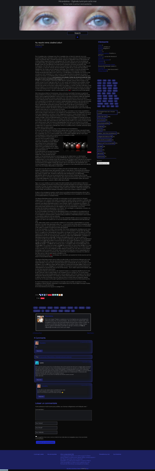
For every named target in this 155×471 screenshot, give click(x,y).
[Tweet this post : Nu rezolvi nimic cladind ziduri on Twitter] (57, 295)
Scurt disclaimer (117, 454)
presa (47, 311)
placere (105, 98)
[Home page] (77, 37)
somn (116, 103)
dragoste (115, 83)
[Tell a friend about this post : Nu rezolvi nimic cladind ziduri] (62, 295)
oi (42, 311)
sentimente (100, 103)
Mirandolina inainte (103, 59)
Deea (99, 50)
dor (104, 83)
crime (35, 307)
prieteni (110, 98)
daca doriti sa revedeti (104, 140)
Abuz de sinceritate (52, 454)
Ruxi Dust (101, 68)
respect (104, 101)
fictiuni (99, 150)
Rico (87, 468)
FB (115, 85)
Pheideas (101, 61)
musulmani (37, 311)
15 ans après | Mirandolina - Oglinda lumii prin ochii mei (55, 357)
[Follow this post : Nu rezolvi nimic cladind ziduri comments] (60, 295)
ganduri (115, 88)
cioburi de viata (102, 116)
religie (60, 311)
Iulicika (100, 58)
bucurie (99, 80)
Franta (56, 307)
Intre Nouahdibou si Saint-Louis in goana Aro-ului (74, 462)
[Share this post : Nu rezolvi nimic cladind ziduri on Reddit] (53, 295)
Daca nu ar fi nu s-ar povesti (106, 143)
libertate (82, 307)
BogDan (100, 48)
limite (99, 93)
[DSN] (100, 45)
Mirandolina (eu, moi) (104, 454)
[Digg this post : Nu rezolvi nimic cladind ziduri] (42, 295)
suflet (99, 106)
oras (115, 95)
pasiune (99, 98)
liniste (104, 93)
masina (99, 95)
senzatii (106, 103)
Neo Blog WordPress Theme (73, 468)
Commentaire (39, 409)
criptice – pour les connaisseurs (107, 133)
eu (103, 85)
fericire (104, 88)
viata (112, 106)
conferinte (100, 126)
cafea (104, 80)
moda (88, 307)
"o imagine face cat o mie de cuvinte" (106, 112)
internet (99, 90)
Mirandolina (49, 316)
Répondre (39, 351)
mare (114, 93)
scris (116, 101)
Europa (50, 307)
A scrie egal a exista (39, 454)
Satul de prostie (102, 69)
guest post (101, 156)
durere (99, 85)
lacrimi (109, 90)
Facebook (109, 85)
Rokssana (101, 63)
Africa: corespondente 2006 (67, 454)
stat (73, 311)
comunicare (101, 120)
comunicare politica (103, 123)
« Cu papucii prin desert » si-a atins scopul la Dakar (75, 456)
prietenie (116, 98)
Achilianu (100, 47)
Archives (99, 160)
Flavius (100, 51)
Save (90, 152)
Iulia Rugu (101, 56)
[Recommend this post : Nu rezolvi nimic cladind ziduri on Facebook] (44, 295)
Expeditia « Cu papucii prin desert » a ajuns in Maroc (75, 460)
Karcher (70, 307)
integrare (63, 307)
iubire (104, 90)
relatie (99, 101)
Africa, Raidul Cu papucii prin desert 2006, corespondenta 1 (77, 457)
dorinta (109, 83)
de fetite (100, 146)
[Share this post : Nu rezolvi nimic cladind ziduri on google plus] (47, 295)
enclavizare (42, 307)
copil (114, 80)
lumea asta (38, 46)
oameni (110, 95)
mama (108, 93)
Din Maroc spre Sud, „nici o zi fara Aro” (71, 459)
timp (104, 106)
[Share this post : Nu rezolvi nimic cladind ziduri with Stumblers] (55, 295)
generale (100, 153)
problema (54, 311)
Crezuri (100, 130)
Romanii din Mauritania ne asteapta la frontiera (74, 464)
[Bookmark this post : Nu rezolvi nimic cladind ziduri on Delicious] (40, 295)
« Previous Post (37, 333)
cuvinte (99, 83)
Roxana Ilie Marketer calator (106, 64)
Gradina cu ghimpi (103, 53)
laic (76, 307)
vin (116, 106)
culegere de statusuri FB (105, 136)
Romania (110, 101)
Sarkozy (67, 311)
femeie (99, 88)
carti (109, 80)
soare (111, 103)
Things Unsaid (102, 71)
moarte (104, 95)
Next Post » (90, 333)
